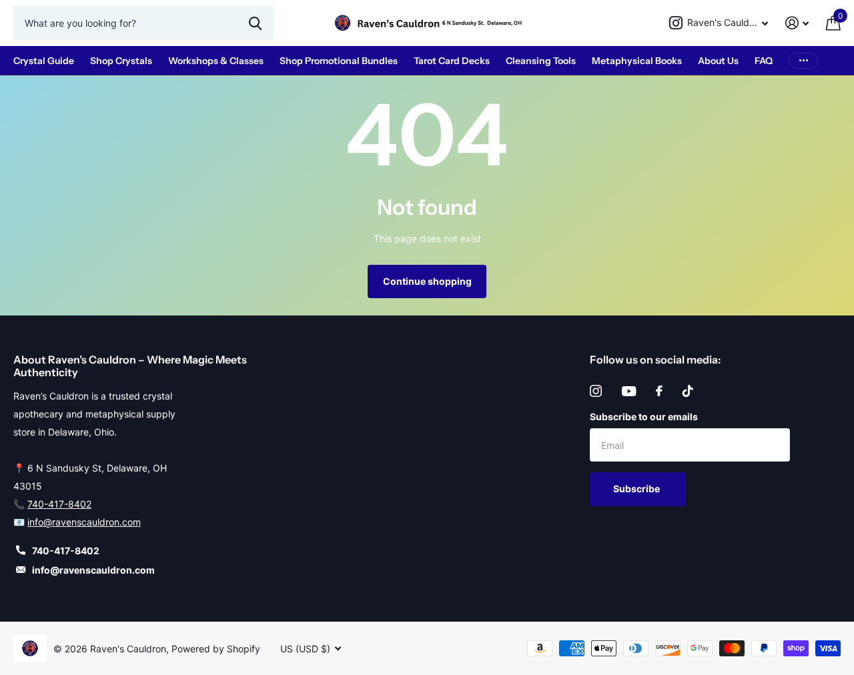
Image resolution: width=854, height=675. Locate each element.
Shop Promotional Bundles (339, 61)
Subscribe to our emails (644, 416)
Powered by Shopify (215, 648)
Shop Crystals (121, 61)
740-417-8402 (59, 504)
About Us (718, 61)
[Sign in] (797, 23)
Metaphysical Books (637, 61)
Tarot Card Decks (452, 61)
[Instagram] (596, 391)
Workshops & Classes (216, 61)
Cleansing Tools (541, 61)
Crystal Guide (43, 61)
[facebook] (659, 391)
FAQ (764, 61)
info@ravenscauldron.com (84, 522)
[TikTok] (688, 391)
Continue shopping (427, 281)
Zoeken (255, 22)
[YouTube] (629, 391)
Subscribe (637, 488)
